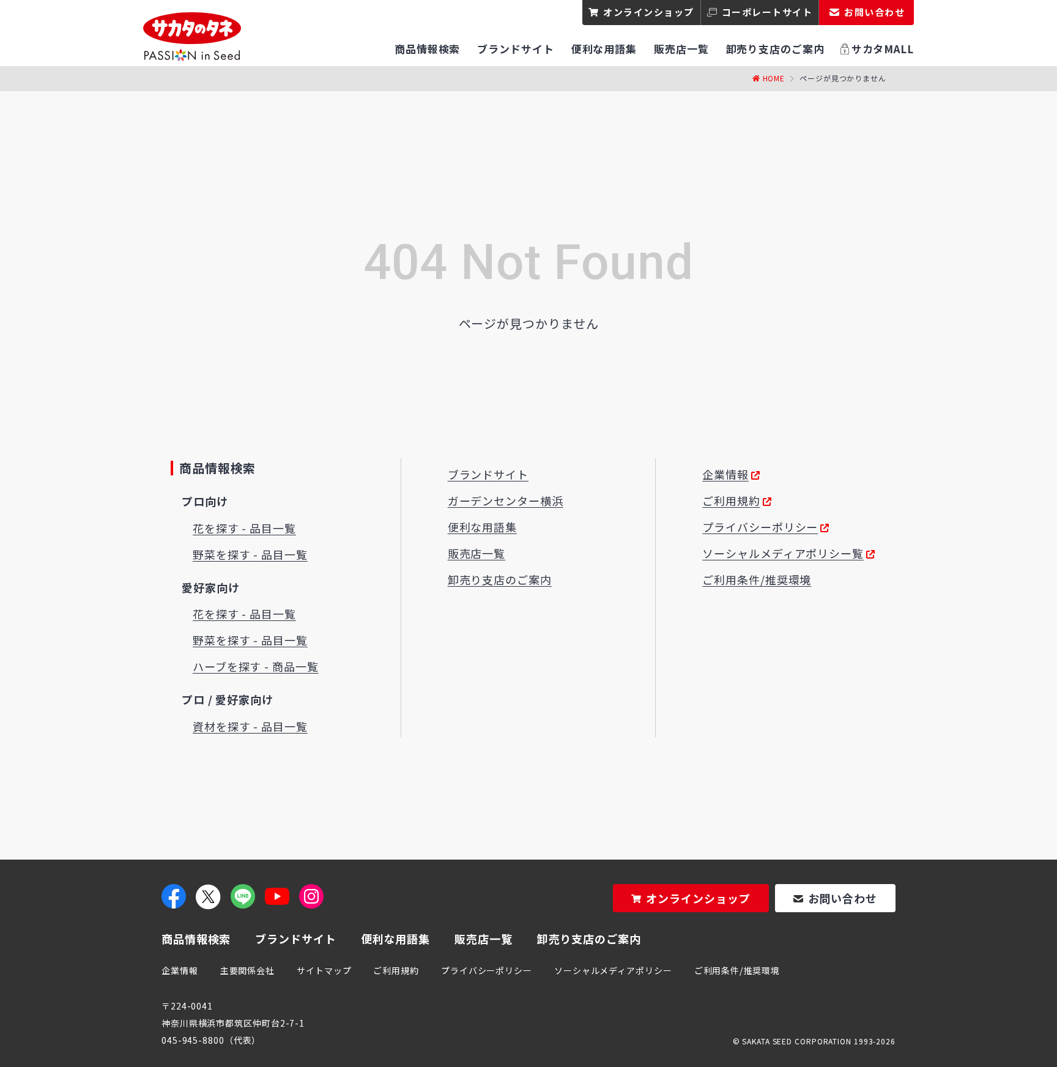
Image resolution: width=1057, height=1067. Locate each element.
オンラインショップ (648, 12)
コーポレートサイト (767, 12)
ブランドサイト (488, 474)
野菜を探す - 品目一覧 (250, 554)
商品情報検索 (196, 938)
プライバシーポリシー (760, 527)
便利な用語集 (482, 527)
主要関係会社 (247, 970)
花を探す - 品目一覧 (244, 528)
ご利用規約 (731, 500)
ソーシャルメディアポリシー (613, 970)
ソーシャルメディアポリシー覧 (783, 553)
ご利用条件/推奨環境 (756, 579)
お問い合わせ (842, 898)
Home (774, 78)
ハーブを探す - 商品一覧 (256, 666)
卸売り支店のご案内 (500, 579)
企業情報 (725, 474)
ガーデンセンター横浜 (505, 500)
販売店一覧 (477, 553)
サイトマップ (324, 970)
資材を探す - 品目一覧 (250, 726)
